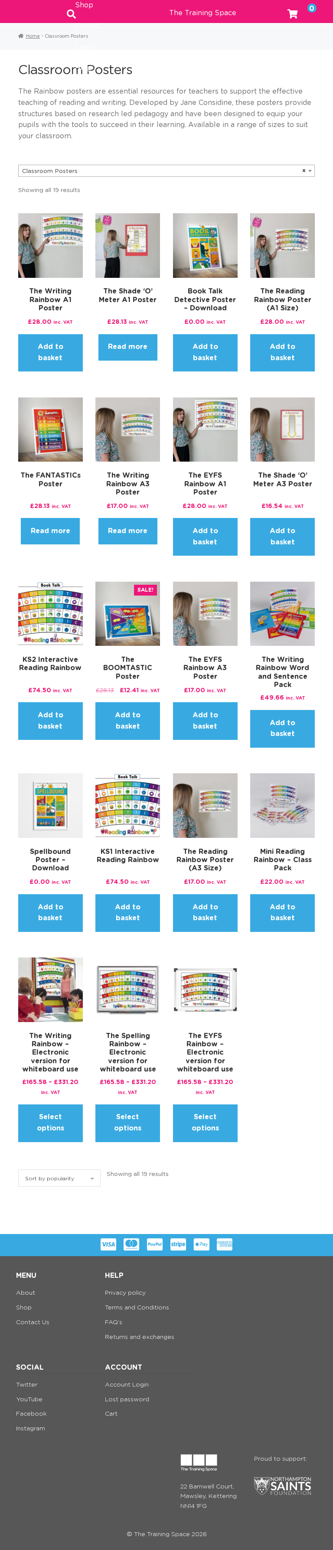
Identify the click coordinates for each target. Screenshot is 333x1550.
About (25, 1293)
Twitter (26, 1385)
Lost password (127, 1400)
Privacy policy (125, 1293)
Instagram (30, 1429)
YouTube (29, 1400)
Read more (127, 346)
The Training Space (202, 13)
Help (83, 68)
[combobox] (166, 171)
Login (84, 47)
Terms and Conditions (137, 1308)
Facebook (31, 1414)
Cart (111, 1414)
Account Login (127, 1385)
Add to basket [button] (50, 352)
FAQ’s (113, 1322)
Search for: (71, 11)
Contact (88, 26)
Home (33, 36)
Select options (50, 1123)
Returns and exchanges (139, 1337)
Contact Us (32, 1322)
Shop (24, 1308)
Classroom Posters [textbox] (164, 171)
